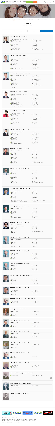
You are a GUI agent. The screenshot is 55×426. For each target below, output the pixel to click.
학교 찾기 (34, 3)
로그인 (39, 2)
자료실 (21, 1)
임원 (8, 30)
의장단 (34, 30)
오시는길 (9, 417)
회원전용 (24, 1)
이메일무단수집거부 (14, 417)
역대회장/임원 (47, 30)
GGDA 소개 (15, 2)
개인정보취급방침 (4, 417)
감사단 (21, 30)
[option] (7, 413)
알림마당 (18, 1)
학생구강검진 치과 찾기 (29, 3)
